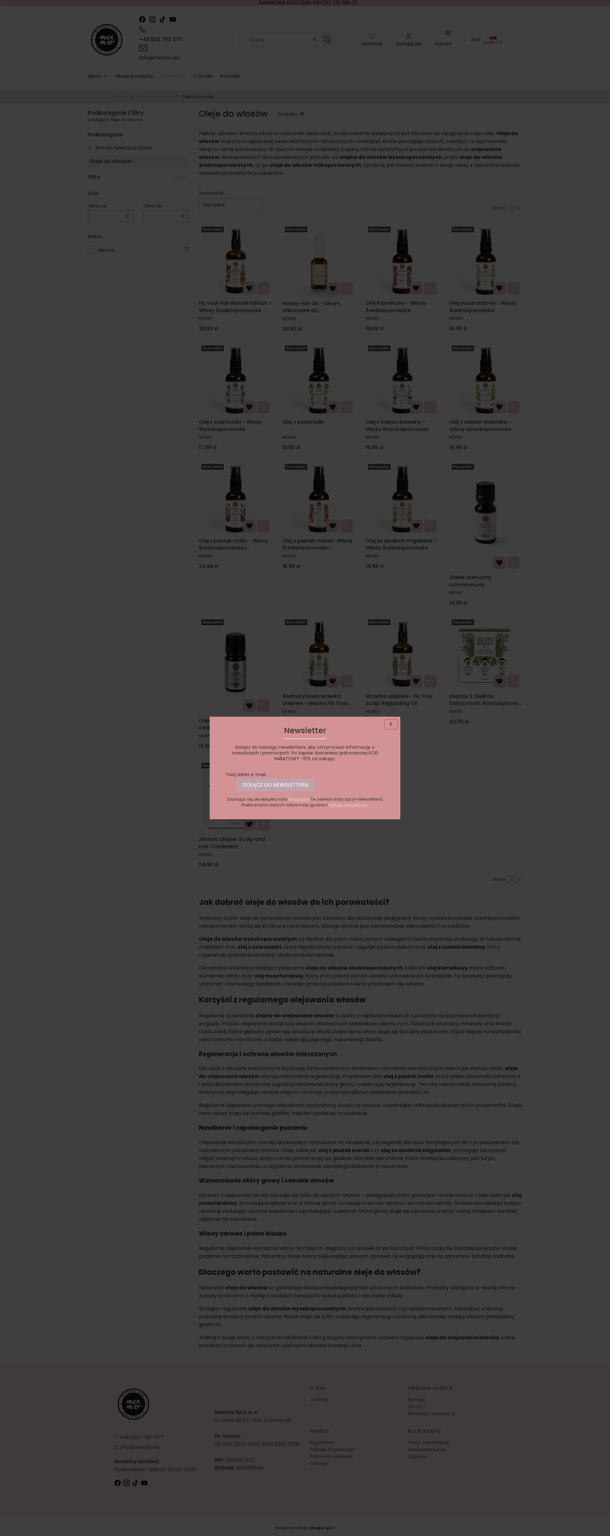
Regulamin (299, 799)
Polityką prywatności (348, 805)
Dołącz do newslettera (275, 784)
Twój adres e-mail (246, 774)
